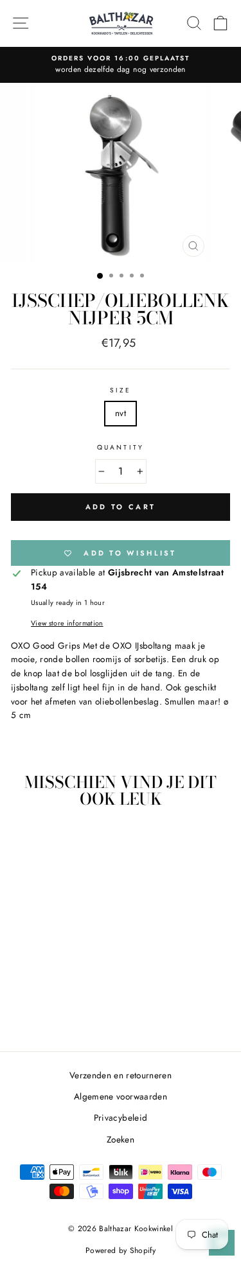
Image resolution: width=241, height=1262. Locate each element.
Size (120, 390)
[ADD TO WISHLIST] (78, 842)
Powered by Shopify (120, 1250)
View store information (67, 623)
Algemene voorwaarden (120, 1096)
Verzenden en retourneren (120, 1075)
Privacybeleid (120, 1117)
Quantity (120, 447)
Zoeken (120, 1139)
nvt (120, 413)
